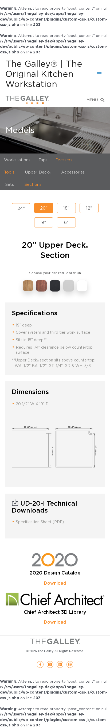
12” (89, 208)
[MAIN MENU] (99, 73)
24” (21, 208)
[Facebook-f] (40, 664)
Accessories (73, 172)
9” (43, 222)
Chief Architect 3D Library (55, 612)
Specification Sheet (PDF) (40, 522)
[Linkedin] (60, 664)
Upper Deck (37, 172)
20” (44, 208)
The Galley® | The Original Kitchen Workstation (43, 74)
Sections (33, 184)
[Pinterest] (69, 664)
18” (66, 208)
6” (66, 222)
